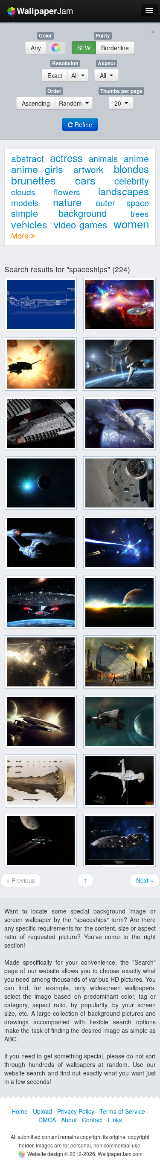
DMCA (47, 1119)
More (21, 235)
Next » (145, 880)
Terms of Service (122, 1111)
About (69, 1119)
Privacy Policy (75, 1111)
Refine (82, 124)
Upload (42, 1111)
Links (115, 1119)
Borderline (115, 47)
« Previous (20, 880)
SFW (83, 47)
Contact (92, 1119)
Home (20, 1111)
